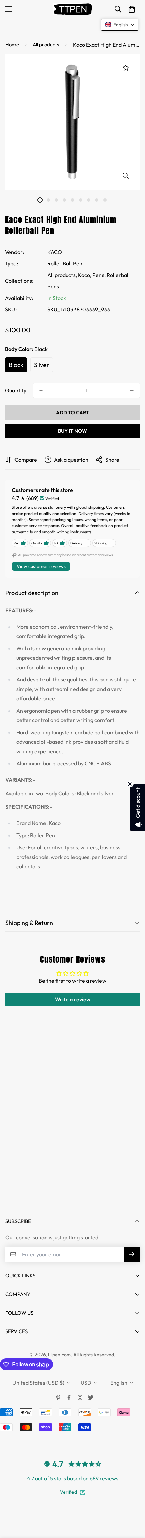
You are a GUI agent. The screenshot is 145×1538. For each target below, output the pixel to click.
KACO (54, 251)
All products (46, 44)
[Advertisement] (72, 1130)
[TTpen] (72, 9)
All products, (62, 275)
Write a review (72, 999)
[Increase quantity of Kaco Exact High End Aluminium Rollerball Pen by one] (132, 390)
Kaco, (84, 275)
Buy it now (72, 431)
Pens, (99, 275)
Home (12, 44)
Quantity (15, 390)
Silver (41, 365)
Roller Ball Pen (64, 263)
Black (16, 365)
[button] (132, 9)
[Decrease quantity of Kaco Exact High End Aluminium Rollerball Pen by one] (41, 390)
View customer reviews (41, 566)
